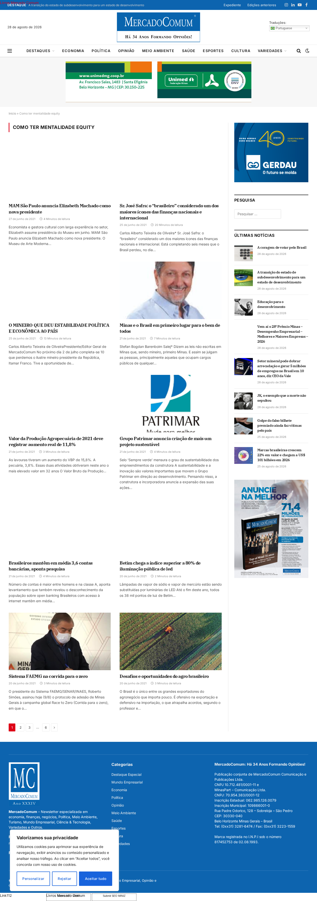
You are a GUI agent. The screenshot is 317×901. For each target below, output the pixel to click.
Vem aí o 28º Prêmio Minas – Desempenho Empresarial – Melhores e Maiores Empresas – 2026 (282, 334)
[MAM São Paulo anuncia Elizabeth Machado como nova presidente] (60, 171)
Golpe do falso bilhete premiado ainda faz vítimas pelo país (279, 425)
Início (12, 113)
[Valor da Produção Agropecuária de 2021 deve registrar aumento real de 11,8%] (60, 403)
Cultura (240, 51)
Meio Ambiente (158, 51)
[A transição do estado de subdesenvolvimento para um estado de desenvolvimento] (243, 277)
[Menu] (9, 51)
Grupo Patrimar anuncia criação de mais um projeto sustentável (165, 441)
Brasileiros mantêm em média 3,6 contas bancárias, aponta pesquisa (51, 566)
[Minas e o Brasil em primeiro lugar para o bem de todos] (171, 290)
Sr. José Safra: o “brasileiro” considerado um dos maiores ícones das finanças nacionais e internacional (169, 212)
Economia (73, 51)
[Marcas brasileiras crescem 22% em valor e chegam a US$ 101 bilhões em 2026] (243, 455)
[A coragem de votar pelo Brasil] (243, 252)
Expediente (232, 5)
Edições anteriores (261, 5)
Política (101, 51)
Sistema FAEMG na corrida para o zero (48, 676)
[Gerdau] (271, 181)
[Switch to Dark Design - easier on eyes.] (307, 51)
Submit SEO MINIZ (114, 895)
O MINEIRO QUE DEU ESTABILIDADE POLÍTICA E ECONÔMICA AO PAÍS (59, 328)
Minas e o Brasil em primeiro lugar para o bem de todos (170, 328)
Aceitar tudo (95, 878)
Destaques (38, 51)
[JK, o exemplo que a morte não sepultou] (243, 400)
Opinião (126, 51)
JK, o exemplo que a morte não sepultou (281, 398)
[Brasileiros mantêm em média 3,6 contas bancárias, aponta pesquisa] (60, 528)
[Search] (299, 51)
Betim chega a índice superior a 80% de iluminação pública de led (160, 566)
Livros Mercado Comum (19, 2)
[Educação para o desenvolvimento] (243, 307)
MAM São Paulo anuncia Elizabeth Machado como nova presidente (59, 208)
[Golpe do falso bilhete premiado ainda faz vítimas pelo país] (243, 426)
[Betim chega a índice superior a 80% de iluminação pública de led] (171, 528)
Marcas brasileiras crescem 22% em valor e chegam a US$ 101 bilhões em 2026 (281, 455)
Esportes (213, 51)
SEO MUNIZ (22, 895)
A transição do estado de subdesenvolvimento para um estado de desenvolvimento (86, 5)
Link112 (6, 895)
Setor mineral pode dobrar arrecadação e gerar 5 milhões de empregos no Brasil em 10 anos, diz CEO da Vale (281, 368)
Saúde (189, 51)
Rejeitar (64, 878)
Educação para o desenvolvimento (271, 304)
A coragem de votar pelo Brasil (281, 247)
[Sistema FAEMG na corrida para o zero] (60, 641)
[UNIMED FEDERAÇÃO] (158, 82)
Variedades (270, 51)
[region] (64, 860)
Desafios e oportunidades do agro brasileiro (164, 676)
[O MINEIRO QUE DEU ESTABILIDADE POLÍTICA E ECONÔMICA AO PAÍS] (60, 290)
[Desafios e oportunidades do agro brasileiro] (171, 641)
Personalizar (33, 878)
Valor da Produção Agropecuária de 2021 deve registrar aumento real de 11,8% (56, 441)
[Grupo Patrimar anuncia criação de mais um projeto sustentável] (171, 403)
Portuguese (283, 28)
